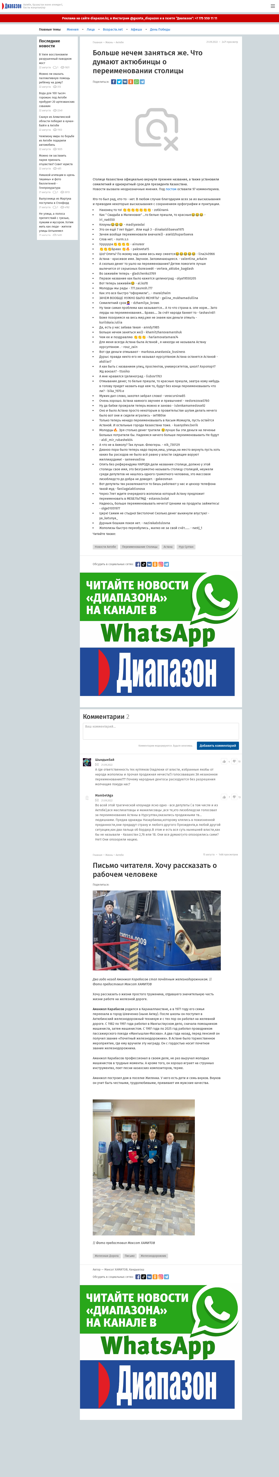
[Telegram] (142, 81)
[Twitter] (119, 81)
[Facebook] (113, 81)
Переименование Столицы (139, 547)
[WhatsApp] (136, 81)
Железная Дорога (107, 1256)
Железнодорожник (153, 1256)
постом (171, 189)
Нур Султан (186, 547)
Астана (168, 547)
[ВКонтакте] (125, 81)
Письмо (130, 1256)
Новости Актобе (105, 547)
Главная (97, 42)
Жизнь (109, 42)
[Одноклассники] (130, 81)
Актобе (120, 42)
